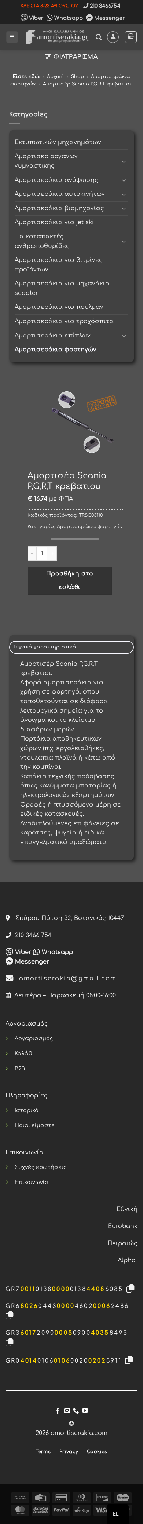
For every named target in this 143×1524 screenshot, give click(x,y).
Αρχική (55, 76)
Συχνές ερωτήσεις (41, 1167)
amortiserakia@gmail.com (65, 978)
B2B (20, 1068)
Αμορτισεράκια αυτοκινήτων (60, 194)
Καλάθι (24, 1053)
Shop (77, 76)
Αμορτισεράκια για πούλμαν (59, 307)
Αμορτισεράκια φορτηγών (55, 349)
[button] (12, 37)
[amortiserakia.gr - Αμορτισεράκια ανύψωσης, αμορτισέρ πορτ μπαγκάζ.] (57, 37)
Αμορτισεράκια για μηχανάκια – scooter (64, 288)
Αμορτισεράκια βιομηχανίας (59, 208)
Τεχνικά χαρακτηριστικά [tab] (44, 647)
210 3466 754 (31, 935)
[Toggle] (124, 161)
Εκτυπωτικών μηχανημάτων (58, 142)
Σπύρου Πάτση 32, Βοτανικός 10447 (67, 918)
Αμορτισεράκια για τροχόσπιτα (64, 321)
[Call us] (76, 1411)
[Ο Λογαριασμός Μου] (113, 37)
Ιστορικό (26, 1110)
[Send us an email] (67, 1411)
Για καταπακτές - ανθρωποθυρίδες (42, 241)
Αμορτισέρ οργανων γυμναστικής (46, 161)
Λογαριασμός (34, 1038)
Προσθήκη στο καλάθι (70, 580)
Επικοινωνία (32, 1182)
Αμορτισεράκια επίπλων (53, 335)
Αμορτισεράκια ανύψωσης (56, 180)
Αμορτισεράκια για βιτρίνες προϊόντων (59, 265)
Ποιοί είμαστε (35, 1125)
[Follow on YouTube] (85, 1411)
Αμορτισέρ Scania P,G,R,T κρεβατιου (88, 84)
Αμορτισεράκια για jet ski (54, 222)
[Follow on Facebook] (58, 1411)
